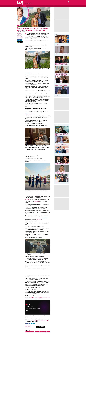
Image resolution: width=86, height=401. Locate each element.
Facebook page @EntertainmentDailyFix (40, 320)
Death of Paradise (32, 112)
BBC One (19, 35)
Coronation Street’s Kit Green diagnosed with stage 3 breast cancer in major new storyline (61, 134)
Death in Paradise (19, 37)
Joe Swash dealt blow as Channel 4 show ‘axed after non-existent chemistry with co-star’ (61, 54)
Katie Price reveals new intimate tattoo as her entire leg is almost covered (61, 182)
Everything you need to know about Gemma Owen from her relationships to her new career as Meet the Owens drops (62, 84)
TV (17, 27)
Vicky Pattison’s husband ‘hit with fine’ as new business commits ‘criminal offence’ (61, 164)
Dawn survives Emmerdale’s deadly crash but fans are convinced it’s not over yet (61, 144)
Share (20, 39)
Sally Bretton (21, 38)
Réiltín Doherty (19, 33)
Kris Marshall (27, 40)
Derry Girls (27, 199)
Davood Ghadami (43, 218)
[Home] (20, 2)
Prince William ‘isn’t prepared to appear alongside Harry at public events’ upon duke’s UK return (61, 154)
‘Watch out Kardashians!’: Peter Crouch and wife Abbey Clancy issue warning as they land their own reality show (62, 95)
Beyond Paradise (19, 36)
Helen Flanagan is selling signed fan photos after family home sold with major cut (62, 173)
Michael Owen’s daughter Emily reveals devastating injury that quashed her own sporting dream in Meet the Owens (61, 74)
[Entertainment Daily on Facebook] (68, 2)
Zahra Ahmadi (37, 201)
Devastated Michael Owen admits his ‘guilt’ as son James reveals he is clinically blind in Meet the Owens (61, 64)
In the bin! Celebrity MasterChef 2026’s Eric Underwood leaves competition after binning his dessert (62, 44)
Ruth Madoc (39, 219)
